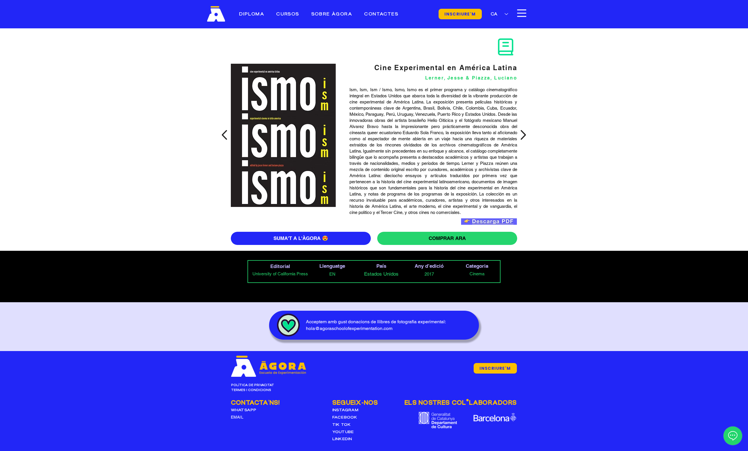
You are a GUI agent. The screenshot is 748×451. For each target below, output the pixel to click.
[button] (288, 14)
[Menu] (521, 13)
